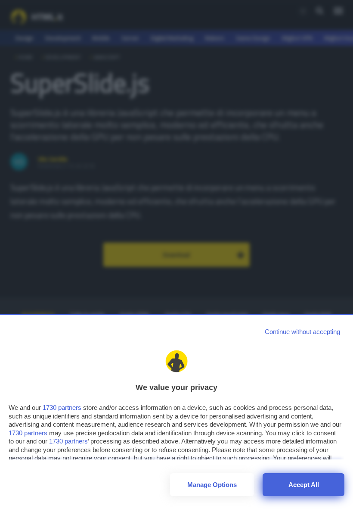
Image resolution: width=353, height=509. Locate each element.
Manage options (212, 484)
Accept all (303, 484)
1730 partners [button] (62, 407)
